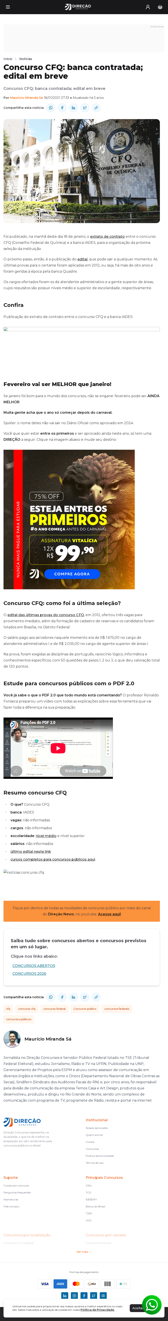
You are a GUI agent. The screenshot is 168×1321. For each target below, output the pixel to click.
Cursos (90, 1141)
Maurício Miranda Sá (26, 98)
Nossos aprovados (97, 1128)
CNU (89, 1185)
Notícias (25, 59)
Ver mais (82, 1251)
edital (82, 259)
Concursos (92, 1148)
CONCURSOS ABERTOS (33, 966)
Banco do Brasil (95, 1206)
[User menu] (148, 7)
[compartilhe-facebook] (62, 107)
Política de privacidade (100, 1155)
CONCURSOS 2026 (29, 974)
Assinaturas (11, 1199)
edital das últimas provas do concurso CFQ (45, 615)
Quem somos (94, 1134)
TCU (88, 1192)
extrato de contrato (107, 236)
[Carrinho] (160, 7)
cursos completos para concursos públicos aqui (52, 859)
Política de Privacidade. (97, 1309)
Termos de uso (94, 1162)
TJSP (89, 1213)
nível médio (46, 836)
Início (8, 59)
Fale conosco (11, 1206)
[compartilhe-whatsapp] (50, 107)
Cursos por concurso (16, 1185)
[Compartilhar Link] (96, 107)
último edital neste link (30, 851)
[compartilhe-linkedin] (73, 107)
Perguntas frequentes (17, 1192)
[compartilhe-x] (84, 107)
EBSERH (91, 1199)
